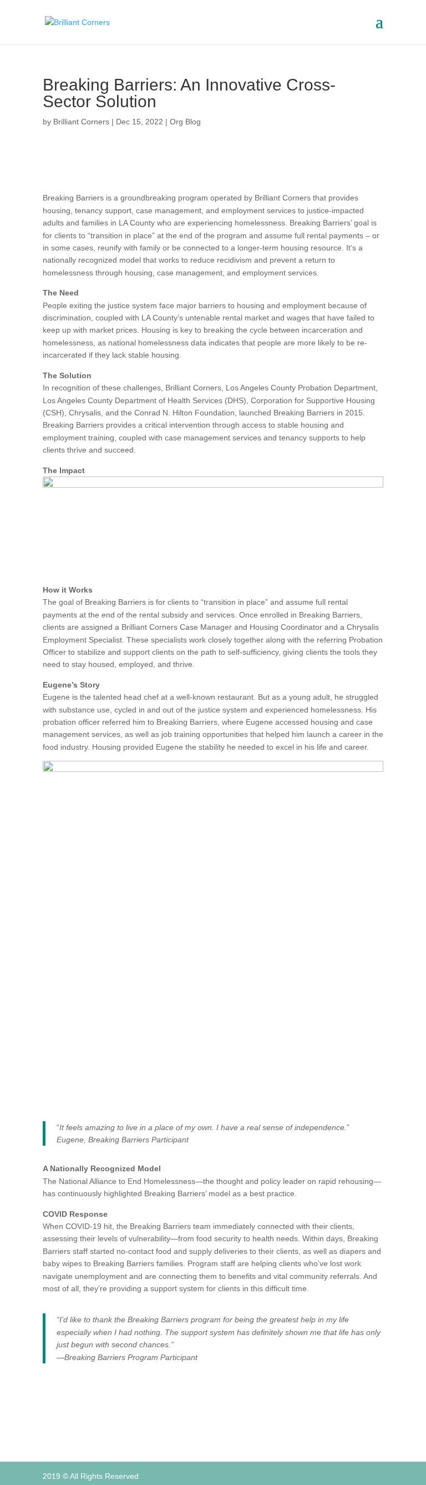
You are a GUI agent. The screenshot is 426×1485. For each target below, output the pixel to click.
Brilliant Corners (81, 121)
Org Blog (185, 121)
